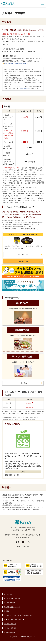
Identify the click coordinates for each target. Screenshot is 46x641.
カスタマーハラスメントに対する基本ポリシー (18, 615)
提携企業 (6, 611)
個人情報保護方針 (9, 603)
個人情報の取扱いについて (12, 607)
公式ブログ (26, 546)
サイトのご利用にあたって (12, 598)
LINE (18, 546)
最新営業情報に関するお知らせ (15, 63)
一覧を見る (23, 383)
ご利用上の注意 (24, 88)
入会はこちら (23, 261)
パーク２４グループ (10, 624)
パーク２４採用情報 (10, 628)
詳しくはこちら (23, 254)
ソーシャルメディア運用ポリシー (14, 619)
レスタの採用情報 (9, 632)
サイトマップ (8, 594)
